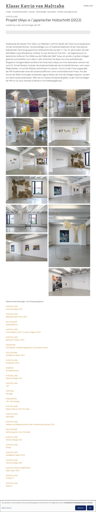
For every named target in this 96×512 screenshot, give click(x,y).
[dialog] (48, 506)
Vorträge (10, 392)
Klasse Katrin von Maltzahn (35, 6)
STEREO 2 (12, 477)
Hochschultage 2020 (14, 461)
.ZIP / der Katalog (12, 400)
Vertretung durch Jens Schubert (18, 430)
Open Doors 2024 (18, 469)
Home (8, 11)
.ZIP (12, 384)
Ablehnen (81, 508)
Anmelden (88, 5)
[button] (26, 103)
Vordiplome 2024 (12, 361)
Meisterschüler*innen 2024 (16, 315)
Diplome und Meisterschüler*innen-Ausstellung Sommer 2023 (30, 423)
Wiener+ (12, 484)
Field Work (12, 415)
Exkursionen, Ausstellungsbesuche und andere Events (27, 346)
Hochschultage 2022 (14, 377)
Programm (41, 11)
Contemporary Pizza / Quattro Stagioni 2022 (23, 330)
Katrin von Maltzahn (67, 11)
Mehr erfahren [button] (6, 508)
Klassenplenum (12, 323)
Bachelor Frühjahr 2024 (15, 338)
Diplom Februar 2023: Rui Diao (17, 407)
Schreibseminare (12, 369)
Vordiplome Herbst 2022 (15, 354)
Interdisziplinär (19, 11)
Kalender (51, 11)
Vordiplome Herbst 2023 (15, 453)
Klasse (32, 11)
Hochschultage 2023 (14, 438)
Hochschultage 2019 (14, 307)
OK (90, 508)
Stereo (12, 446)
